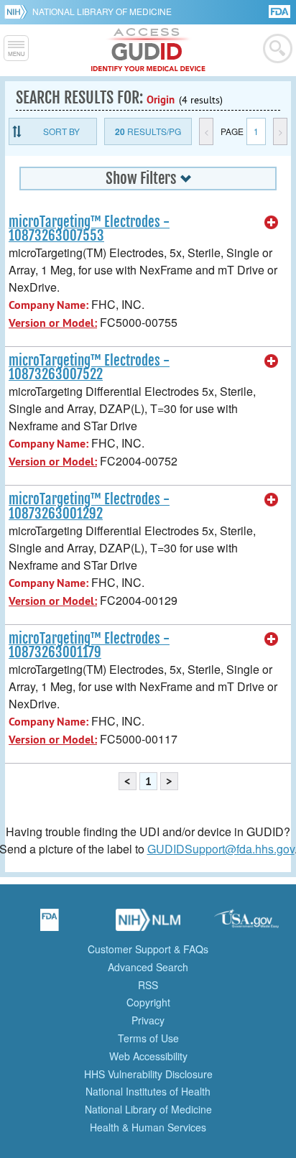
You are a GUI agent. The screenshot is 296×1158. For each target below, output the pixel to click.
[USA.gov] (246, 924)
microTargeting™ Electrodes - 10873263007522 (89, 367)
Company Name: (48, 304)
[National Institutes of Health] (18, 11)
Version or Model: (53, 322)
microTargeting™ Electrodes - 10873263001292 (89, 506)
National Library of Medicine (102, 11)
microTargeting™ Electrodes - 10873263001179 (89, 645)
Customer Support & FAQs (148, 949)
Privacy (148, 1020)
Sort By (61, 131)
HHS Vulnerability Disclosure (148, 1074)
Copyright (148, 1002)
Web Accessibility (148, 1056)
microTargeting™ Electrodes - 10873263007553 (89, 228)
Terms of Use (148, 1038)
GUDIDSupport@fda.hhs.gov (221, 848)
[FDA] (280, 10)
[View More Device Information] (271, 223)
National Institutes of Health (148, 1091)
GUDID (148, 50)
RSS (148, 985)
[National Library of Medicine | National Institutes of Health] (148, 924)
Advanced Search (148, 967)
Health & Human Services (148, 1127)
